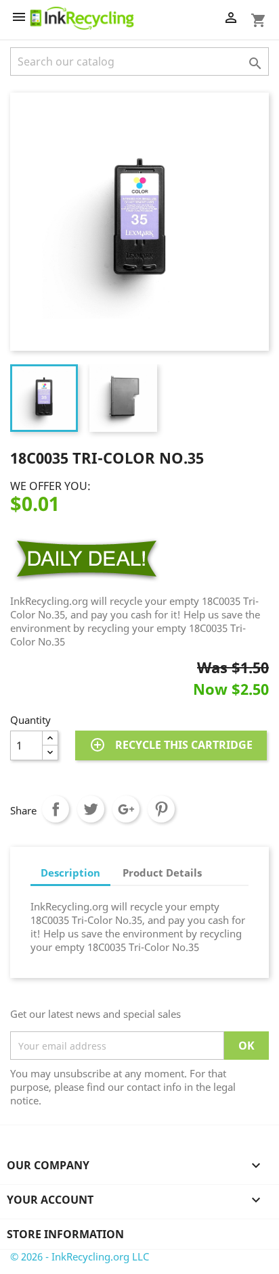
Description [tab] (70, 872)
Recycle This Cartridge (171, 745)
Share (55, 809)
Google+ (126, 809)
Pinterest (161, 809)
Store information (65, 1234)
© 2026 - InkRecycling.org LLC (79, 1256)
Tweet (90, 809)
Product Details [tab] (162, 872)
